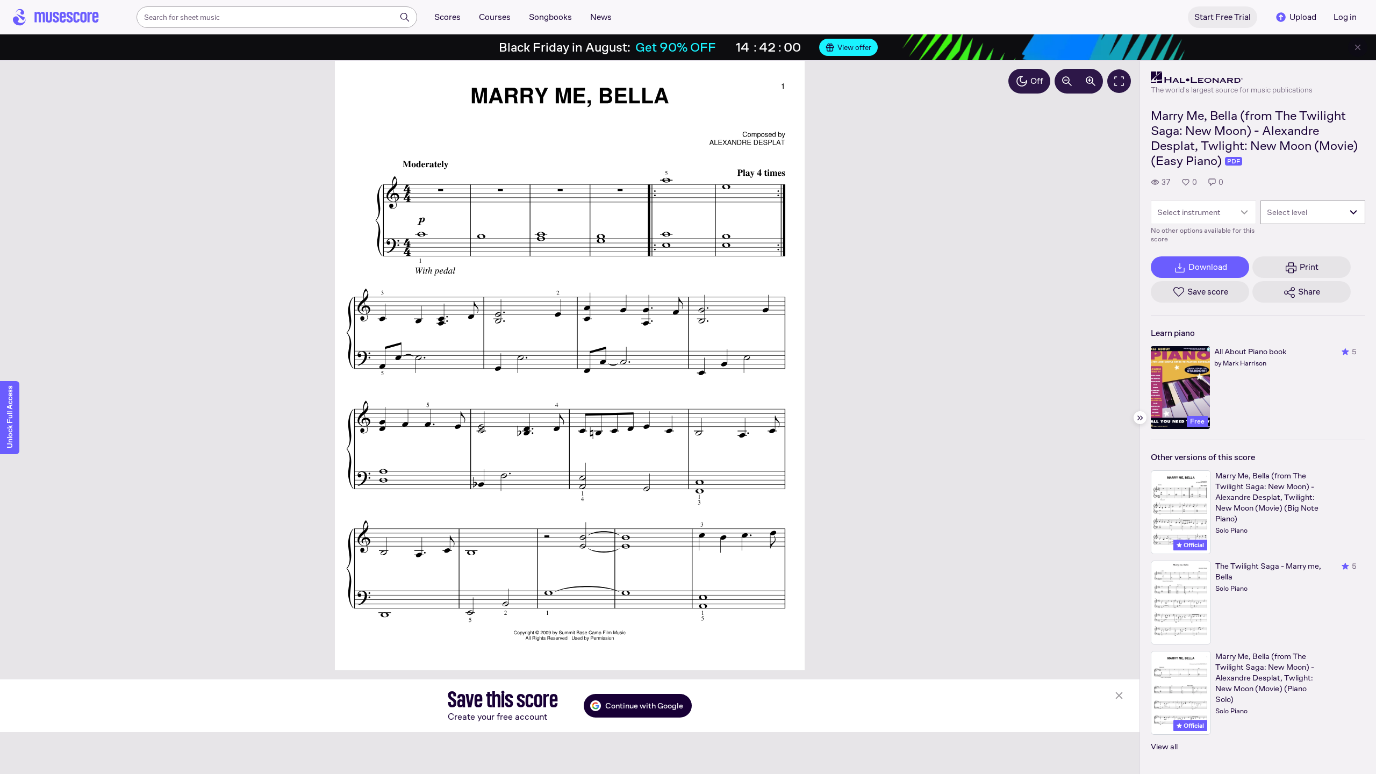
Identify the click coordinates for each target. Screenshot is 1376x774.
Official (1193, 545)
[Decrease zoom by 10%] (1067, 81)
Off (1036, 80)
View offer (854, 47)
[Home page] (56, 17)
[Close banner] (1357, 47)
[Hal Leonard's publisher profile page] (1232, 77)
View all (1164, 746)
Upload (1302, 17)
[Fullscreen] (1119, 81)
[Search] (405, 17)
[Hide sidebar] (1140, 417)
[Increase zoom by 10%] (1090, 81)
